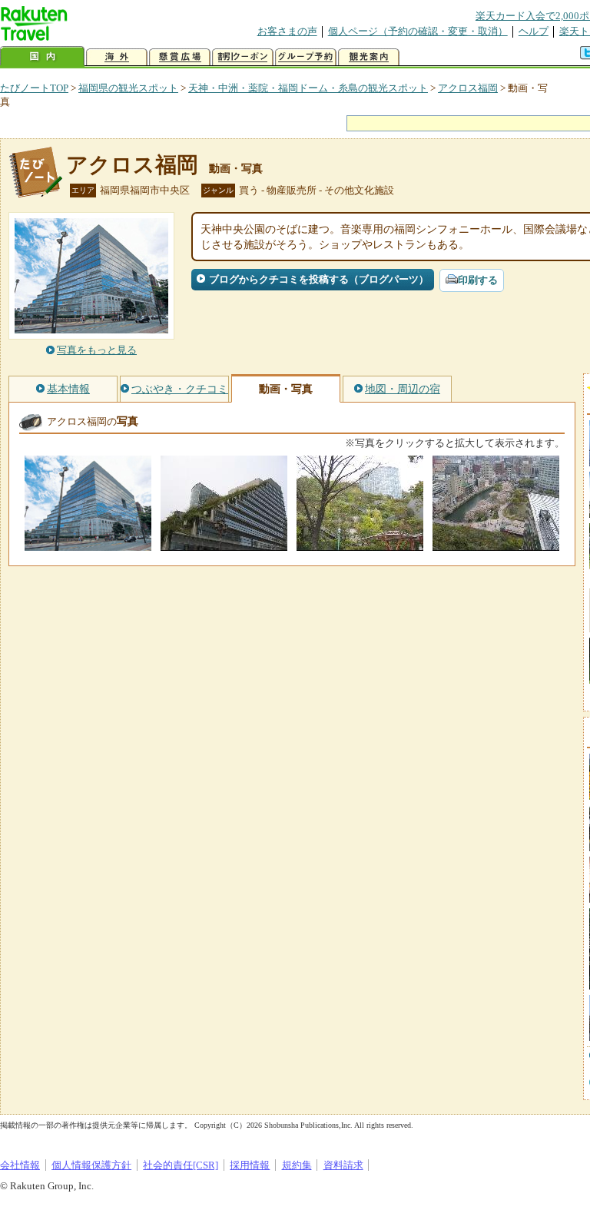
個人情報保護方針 (91, 1165)
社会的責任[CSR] (180, 1165)
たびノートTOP (34, 88)
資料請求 (343, 1165)
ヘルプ (534, 31)
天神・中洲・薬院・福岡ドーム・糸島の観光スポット (308, 88)
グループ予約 (305, 57)
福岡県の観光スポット (128, 88)
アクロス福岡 (468, 88)
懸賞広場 (179, 57)
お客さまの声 (287, 31)
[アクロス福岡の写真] (88, 543)
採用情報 (250, 1165)
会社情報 (20, 1165)
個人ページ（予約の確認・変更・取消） (418, 31)
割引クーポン (242, 57)
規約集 (297, 1165)
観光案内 (368, 57)
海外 (117, 57)
